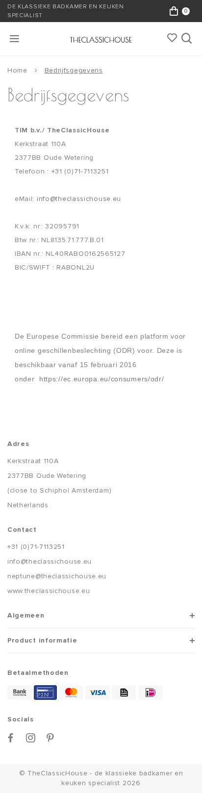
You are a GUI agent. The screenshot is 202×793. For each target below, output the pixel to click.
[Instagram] (31, 738)
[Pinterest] (50, 738)
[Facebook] (10, 738)
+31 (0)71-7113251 (36, 547)
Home (17, 70)
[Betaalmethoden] (19, 692)
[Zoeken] (187, 39)
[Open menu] (15, 39)
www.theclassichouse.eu (48, 591)
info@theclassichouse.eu (79, 199)
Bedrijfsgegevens (74, 70)
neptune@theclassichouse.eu (56, 576)
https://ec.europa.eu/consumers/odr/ (101, 379)
